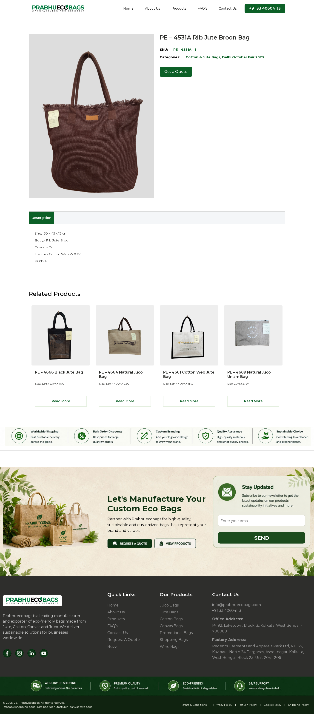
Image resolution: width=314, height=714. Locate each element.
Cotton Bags (171, 619)
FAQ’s (202, 8)
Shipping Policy (298, 704)
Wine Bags (169, 646)
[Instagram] (19, 653)
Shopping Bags (174, 640)
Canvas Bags (171, 626)
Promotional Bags (176, 633)
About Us (152, 8)
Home (128, 8)
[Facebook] (7, 653)
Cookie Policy (272, 704)
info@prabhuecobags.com (236, 605)
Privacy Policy (222, 704)
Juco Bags (169, 605)
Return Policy (248, 704)
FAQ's (112, 626)
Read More (61, 401)
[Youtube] (43, 653)
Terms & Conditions (194, 704)
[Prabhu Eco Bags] (32, 600)
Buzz (112, 646)
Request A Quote (123, 640)
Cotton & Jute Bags (203, 57)
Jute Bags (169, 612)
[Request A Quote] (129, 543)
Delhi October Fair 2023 (243, 57)
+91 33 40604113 (265, 8)
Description (41, 218)
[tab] (41, 218)
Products (178, 8)
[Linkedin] (31, 653)
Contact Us (228, 8)
